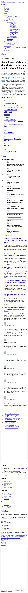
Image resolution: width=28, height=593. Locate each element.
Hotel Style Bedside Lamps (11, 415)
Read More (6, 115)
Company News (11, 43)
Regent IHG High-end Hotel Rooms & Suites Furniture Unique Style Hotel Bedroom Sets (15, 208)
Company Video (11, 18)
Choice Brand (13, 23)
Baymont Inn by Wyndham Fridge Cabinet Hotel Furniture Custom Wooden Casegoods (13, 107)
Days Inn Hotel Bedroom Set (12, 414)
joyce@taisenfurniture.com (11, 2)
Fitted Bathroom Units (10, 425)
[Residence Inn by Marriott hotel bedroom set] (14, 217)
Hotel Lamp (7, 485)
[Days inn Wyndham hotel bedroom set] (11, 186)
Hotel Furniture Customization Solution (16, 47)
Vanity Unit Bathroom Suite (12, 426)
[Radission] (5, 143)
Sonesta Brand (13, 36)
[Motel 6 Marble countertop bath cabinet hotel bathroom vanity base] (8, 117)
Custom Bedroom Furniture (17, 536)
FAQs (5, 48)
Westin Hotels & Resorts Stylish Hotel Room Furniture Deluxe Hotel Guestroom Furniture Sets (15, 202)
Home (5, 13)
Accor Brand (13, 34)
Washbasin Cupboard (10, 77)
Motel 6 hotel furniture (15, 29)
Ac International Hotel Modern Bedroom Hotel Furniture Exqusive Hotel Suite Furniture (15, 214)
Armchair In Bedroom (10, 421)
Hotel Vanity (4, 538)
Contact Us (6, 50)
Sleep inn (7, 126)
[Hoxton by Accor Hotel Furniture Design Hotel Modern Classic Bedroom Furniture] (8, 162)
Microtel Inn (9, 133)
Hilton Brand (13, 25)
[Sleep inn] (13, 124)
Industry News (10, 44)
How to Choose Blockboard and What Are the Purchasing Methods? (15, 254)
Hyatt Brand (13, 33)
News (5, 41)
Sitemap (7, 533)
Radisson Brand (14, 30)
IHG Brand (13, 26)
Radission (7, 145)
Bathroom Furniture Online (11, 422)
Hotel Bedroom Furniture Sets (12, 419)
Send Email (3, 542)
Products (6, 20)
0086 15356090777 (22, 468)
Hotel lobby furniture (12, 37)
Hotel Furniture (6, 536)
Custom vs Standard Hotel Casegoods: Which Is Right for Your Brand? (15, 240)
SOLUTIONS (7, 46)
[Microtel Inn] (5, 130)
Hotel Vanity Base (8, 487)
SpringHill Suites (10, 152)
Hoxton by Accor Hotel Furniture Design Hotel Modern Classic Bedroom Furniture (15, 166)
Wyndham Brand (14, 32)
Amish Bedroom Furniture (11, 428)
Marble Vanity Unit (9, 423)
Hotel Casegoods (11, 22)
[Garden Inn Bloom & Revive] (5, 137)
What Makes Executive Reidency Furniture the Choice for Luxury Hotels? (14, 309)
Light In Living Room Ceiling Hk (13, 418)
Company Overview (12, 16)
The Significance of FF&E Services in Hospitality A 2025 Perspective (15, 281)
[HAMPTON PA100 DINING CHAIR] (8, 229)
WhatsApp (3, 543)
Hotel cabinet (10, 40)
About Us (6, 15)
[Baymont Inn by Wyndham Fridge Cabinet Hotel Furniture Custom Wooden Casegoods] (5, 100)
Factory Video (10, 19)
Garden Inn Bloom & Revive (12, 139)
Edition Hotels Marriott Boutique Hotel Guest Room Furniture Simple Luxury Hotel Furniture (15, 196)
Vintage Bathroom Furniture (7, 535)
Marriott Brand (13, 27)
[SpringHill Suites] (5, 149)
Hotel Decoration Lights (11, 416)
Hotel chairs (10, 39)
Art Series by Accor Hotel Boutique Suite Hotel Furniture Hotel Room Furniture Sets (14, 227)
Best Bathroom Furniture (12, 78)
